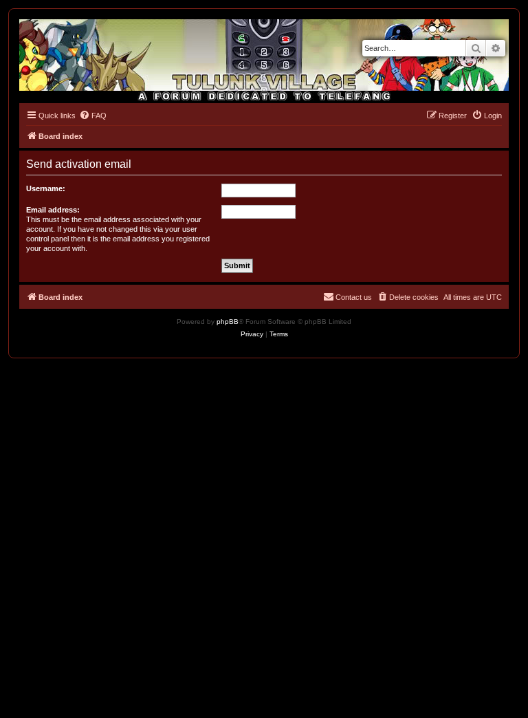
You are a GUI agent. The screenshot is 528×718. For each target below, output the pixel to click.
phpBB (228, 321)
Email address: (53, 210)
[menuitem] (93, 115)
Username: (45, 188)
